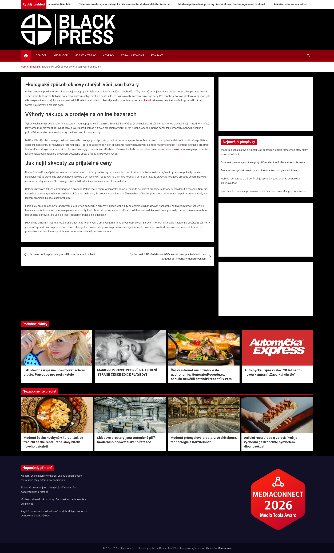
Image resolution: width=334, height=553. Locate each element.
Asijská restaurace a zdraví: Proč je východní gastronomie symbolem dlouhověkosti (270, 442)
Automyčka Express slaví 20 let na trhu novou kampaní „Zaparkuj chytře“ (274, 372)
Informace (60, 55)
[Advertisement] (266, 104)
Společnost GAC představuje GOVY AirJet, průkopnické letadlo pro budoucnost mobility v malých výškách (168, 256)
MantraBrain (225, 548)
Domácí (41, 55)
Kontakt (157, 55)
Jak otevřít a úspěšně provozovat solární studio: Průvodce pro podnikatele (263, 191)
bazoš (147, 100)
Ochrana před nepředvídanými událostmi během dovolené (62, 254)
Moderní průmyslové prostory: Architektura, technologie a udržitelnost (206, 4)
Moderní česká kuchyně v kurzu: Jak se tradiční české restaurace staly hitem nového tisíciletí (53, 442)
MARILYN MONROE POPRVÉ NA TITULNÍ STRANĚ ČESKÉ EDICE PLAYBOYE (127, 372)
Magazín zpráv (85, 55)
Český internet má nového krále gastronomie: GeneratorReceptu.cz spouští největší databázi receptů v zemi (202, 374)
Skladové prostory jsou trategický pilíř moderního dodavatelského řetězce (109, 4)
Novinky (108, 55)
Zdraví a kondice (132, 55)
